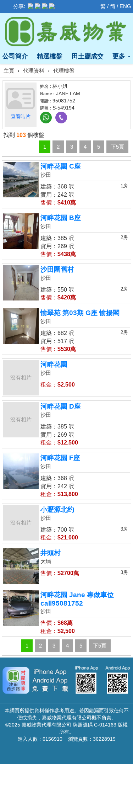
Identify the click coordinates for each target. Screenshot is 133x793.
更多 (119, 56)
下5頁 (117, 147)
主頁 (9, 71)
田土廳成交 (88, 56)
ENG (125, 6)
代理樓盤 (63, 71)
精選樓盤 (49, 56)
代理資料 (33, 71)
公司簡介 (15, 56)
